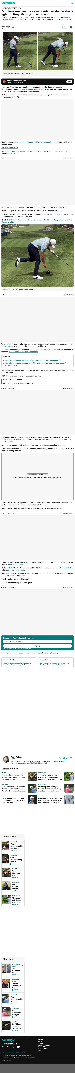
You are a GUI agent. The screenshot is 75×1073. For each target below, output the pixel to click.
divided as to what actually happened (23, 352)
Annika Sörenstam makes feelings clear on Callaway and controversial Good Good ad (17, 986)
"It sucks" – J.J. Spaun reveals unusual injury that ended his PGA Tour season (50, 777)
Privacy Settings (42, 1048)
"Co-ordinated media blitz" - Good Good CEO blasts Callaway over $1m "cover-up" (17, 970)
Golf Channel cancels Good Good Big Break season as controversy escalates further (17, 1026)
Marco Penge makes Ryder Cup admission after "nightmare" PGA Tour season (17, 887)
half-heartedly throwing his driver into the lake (36, 142)
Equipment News (16, 965)
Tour (9, 8)
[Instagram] (8, 1047)
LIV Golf (4, 773)
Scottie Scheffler (66, 568)
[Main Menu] (73, 3)
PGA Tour (17, 8)
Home (3, 8)
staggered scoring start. (15, 570)
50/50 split (7, 346)
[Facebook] (3, 1047)
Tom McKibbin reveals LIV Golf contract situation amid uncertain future (13, 777)
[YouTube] (18, 1047)
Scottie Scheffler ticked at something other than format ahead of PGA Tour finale (54, 664)
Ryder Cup (16, 882)
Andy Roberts (5, 26)
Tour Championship (15, 564)
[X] (13, 1047)
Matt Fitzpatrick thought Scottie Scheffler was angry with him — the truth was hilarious (49, 789)
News (14, 1021)
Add (69, 81)
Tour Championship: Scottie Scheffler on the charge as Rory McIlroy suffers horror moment (16, 860)
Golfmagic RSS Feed (44, 1045)
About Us (41, 1041)
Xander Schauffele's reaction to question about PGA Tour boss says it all (17, 664)
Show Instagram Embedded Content (37, 474)
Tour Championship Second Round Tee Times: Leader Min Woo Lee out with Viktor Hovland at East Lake (13, 789)
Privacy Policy (37, 648)
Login (39, 1050)
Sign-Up (40, 1052)
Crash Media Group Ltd (12, 1052)
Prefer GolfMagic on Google (16, 80)
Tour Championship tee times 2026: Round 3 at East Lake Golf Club (33, 360)
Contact (40, 1043)
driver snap (24, 151)
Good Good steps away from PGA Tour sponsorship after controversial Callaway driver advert (50, 800)
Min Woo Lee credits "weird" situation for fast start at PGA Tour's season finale (13, 800)
